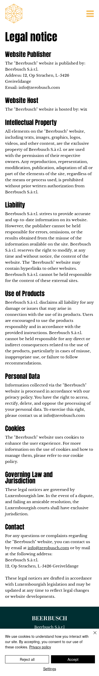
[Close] (92, 636)
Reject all (27, 659)
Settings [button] (49, 668)
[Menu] (90, 13)
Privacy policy (40, 646)
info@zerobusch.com (39, 87)
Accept (73, 659)
